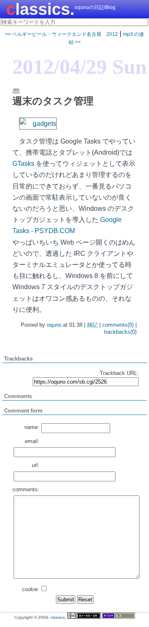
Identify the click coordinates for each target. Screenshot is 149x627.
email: (32, 441)
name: (31, 427)
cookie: (30, 589)
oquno (54, 325)
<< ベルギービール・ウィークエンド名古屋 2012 (61, 34)
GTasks (23, 163)
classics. (40, 9)
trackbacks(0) (120, 332)
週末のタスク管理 (53, 100)
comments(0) (118, 325)
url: (35, 465)
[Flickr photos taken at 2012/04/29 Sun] (13, 90)
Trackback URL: (119, 373)
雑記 (92, 325)
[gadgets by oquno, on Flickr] (38, 123)
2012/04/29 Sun (79, 66)
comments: (25, 489)
